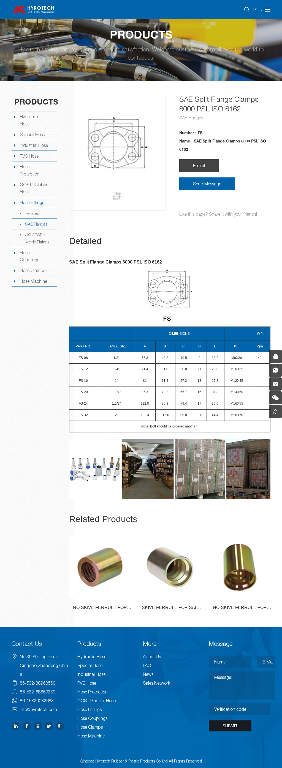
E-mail (199, 165)
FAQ (147, 665)
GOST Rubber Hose (33, 188)
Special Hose (32, 134)
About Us (152, 656)
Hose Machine (33, 281)
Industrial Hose (34, 145)
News (148, 674)
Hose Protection (29, 170)
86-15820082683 (37, 700)
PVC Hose (29, 155)
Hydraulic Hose (29, 120)
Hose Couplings (29, 256)
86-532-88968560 (37, 683)
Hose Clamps (32, 270)
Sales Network (156, 683)
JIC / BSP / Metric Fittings (37, 238)
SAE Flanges (36, 223)
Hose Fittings (32, 202)
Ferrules (32, 213)
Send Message (207, 183)
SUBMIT (230, 726)
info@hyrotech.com (38, 709)
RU (256, 9)
